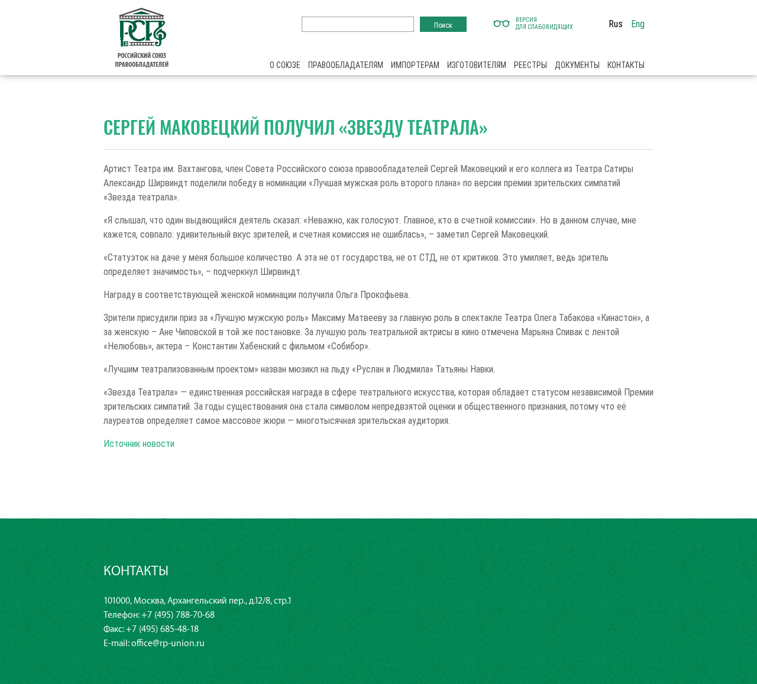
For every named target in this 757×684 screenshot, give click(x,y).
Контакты (626, 65)
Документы (577, 65)
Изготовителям (476, 65)
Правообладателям (345, 65)
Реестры (530, 65)
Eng (638, 24)
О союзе (285, 65)
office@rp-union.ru (168, 643)
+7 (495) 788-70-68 (178, 615)
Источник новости (138, 443)
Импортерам (415, 65)
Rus (616, 24)
